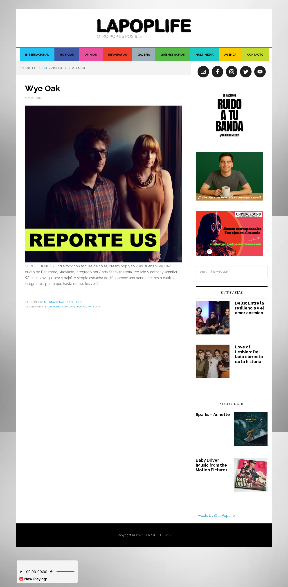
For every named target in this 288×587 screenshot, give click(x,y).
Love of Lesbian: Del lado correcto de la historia (249, 354)
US (85, 306)
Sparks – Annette (213, 414)
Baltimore (52, 306)
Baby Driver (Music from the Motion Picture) (211, 465)
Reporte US (74, 302)
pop (79, 306)
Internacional (54, 302)
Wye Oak (42, 88)
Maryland (68, 306)
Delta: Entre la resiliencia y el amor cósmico (249, 308)
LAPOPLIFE (144, 28)
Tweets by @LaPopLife (215, 515)
